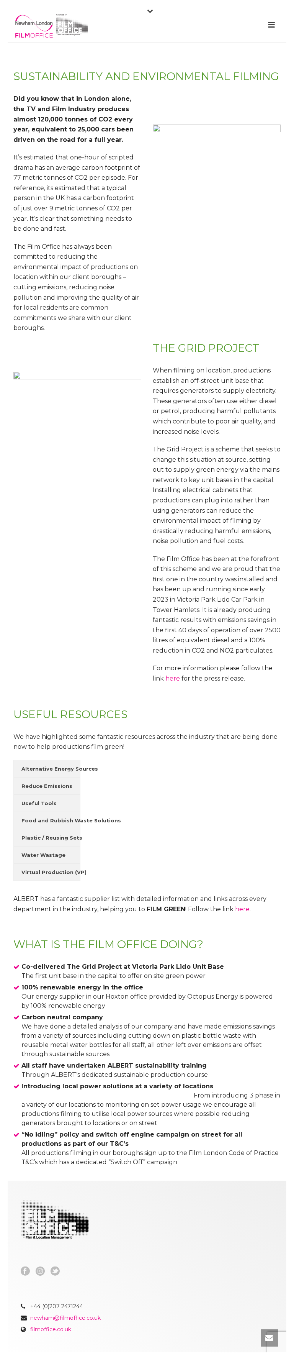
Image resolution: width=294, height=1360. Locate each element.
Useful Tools (39, 803)
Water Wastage (43, 855)
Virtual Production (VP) (50, 872)
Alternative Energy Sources (50, 769)
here (172, 678)
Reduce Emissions (46, 786)
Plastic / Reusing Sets (50, 838)
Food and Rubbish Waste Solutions (50, 820)
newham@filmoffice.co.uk (65, 1317)
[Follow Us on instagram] (40, 1271)
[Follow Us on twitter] (55, 1271)
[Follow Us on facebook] (25, 1271)
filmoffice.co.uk (50, 1329)
